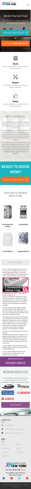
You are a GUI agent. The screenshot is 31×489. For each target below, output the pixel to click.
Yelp (27, 478)
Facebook (4, 478)
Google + (12, 478)
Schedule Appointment (14, 32)
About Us (5, 452)
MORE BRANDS (15, 405)
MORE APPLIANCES (15, 262)
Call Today (15, 43)
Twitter (19, 478)
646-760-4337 (9, 425)
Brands (19, 444)
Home (4, 444)
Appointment (6, 448)
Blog (18, 448)
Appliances (5, 456)
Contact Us (20, 452)
